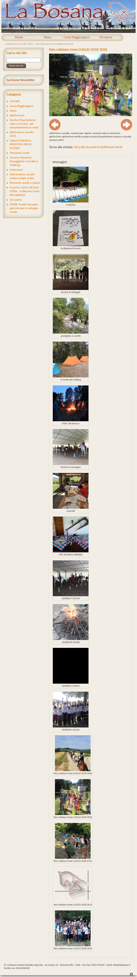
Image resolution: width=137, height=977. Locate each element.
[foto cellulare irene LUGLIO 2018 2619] (73, 901)
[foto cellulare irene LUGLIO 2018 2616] (73, 945)
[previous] (54, 129)
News (47, 37)
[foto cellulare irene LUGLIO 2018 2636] (73, 770)
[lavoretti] (70, 507)
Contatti (15, 101)
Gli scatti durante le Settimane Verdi (54, 44)
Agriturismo (17, 115)
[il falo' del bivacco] (70, 420)
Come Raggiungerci (77, 37)
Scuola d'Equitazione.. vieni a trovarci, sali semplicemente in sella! (24, 124)
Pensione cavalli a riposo (25, 182)
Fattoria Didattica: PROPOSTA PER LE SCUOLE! (21, 144)
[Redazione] (131, 975)
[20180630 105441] (70, 726)
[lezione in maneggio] (70, 464)
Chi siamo (105, 37)
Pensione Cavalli (20, 153)
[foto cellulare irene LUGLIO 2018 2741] (73, 857)
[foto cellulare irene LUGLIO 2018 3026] (90, 115)
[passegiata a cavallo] (70, 332)
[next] (126, 129)
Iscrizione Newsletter (20, 80)
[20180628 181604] (70, 639)
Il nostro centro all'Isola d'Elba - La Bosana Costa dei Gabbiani (24, 191)
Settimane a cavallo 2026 (19, 44)
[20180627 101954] (70, 595)
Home (19, 37)
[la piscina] (70, 201)
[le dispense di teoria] (70, 245)
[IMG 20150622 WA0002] (70, 551)
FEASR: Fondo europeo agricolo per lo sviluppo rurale (24, 208)
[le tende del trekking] (70, 376)
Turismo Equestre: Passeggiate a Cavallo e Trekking (24, 161)
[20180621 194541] (70, 682)
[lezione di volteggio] (70, 289)
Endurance (16, 169)
